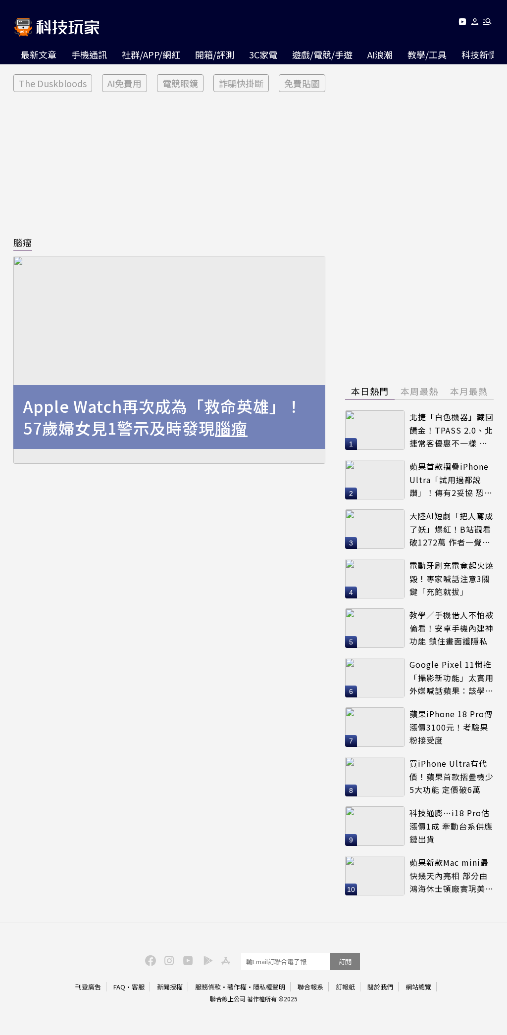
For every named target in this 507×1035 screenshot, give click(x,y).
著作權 (237, 986)
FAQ (119, 986)
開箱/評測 (214, 54)
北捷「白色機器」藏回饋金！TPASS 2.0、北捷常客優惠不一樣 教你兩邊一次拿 (451, 430)
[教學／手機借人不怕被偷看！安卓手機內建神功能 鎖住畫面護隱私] (375, 628)
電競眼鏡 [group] (180, 83)
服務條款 (208, 986)
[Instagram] (168, 960)
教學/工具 (427, 54)
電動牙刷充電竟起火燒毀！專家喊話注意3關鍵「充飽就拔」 (451, 578)
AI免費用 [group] (124, 83)
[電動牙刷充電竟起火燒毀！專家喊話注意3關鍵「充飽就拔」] (375, 578)
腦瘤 (22, 242)
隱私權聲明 (269, 986)
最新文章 (38, 54)
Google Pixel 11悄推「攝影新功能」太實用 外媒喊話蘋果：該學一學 (451, 677)
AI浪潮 (380, 54)
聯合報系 (310, 986)
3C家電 (263, 54)
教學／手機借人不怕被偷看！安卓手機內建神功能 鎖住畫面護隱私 (451, 628)
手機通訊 (89, 54)
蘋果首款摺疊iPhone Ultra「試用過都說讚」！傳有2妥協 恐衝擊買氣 (451, 479)
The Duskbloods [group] (53, 83)
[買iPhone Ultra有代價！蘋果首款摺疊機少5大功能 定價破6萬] (375, 776)
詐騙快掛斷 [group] (241, 83)
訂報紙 (345, 986)
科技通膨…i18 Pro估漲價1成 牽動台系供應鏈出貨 (451, 826)
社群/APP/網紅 (151, 54)
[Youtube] (462, 23)
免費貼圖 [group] (302, 83)
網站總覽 (418, 986)
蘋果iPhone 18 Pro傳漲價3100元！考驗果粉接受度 (451, 727)
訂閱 (345, 961)
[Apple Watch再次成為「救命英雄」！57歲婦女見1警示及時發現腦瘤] (169, 360)
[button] (475, 23)
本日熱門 (370, 391)
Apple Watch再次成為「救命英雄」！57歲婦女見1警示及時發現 (162, 417)
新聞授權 (170, 986)
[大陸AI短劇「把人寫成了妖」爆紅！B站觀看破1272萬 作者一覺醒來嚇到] (375, 529)
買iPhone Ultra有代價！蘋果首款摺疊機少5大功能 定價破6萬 (451, 776)
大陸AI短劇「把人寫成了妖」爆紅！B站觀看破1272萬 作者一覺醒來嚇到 (451, 529)
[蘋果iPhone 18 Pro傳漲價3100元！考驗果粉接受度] (375, 727)
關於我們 (380, 986)
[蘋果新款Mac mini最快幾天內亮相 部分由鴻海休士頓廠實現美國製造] (375, 875)
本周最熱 (419, 391)
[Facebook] (149, 960)
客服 (138, 986)
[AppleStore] (224, 960)
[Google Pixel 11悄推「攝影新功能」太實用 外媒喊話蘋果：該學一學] (375, 677)
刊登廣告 (88, 986)
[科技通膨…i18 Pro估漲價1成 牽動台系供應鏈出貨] (375, 826)
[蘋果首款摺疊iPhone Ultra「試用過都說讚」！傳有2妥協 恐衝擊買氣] (375, 479)
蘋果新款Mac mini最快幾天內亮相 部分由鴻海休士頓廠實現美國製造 (451, 875)
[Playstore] (205, 960)
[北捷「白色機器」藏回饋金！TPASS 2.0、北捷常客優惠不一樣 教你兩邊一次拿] (375, 430)
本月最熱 (469, 391)
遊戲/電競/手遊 (322, 54)
